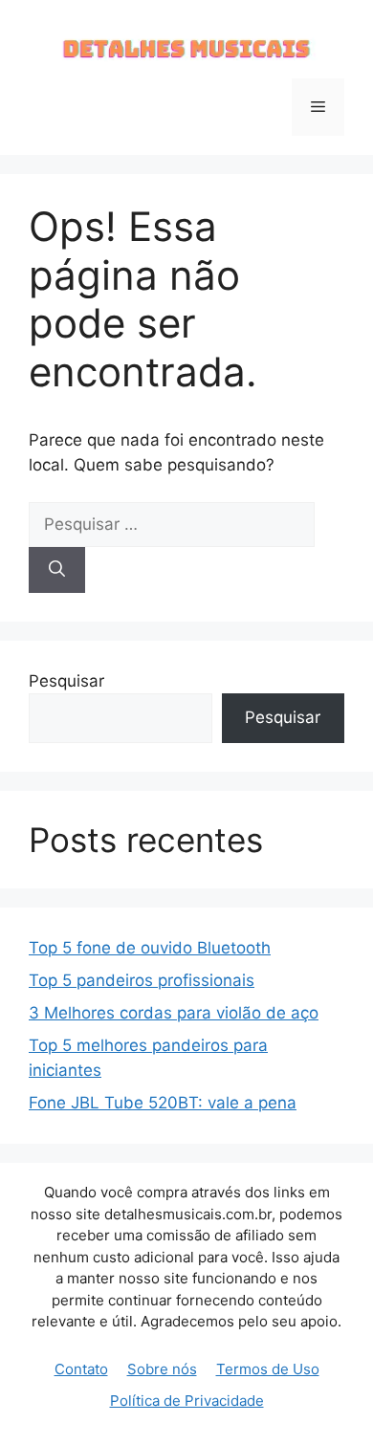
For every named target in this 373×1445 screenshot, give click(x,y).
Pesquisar (66, 680)
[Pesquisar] (57, 570)
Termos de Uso (267, 1369)
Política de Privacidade (187, 1400)
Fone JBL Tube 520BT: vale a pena (162, 1102)
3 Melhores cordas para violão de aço (173, 1012)
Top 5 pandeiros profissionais (141, 980)
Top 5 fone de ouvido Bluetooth (150, 947)
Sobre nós (162, 1369)
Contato (81, 1369)
